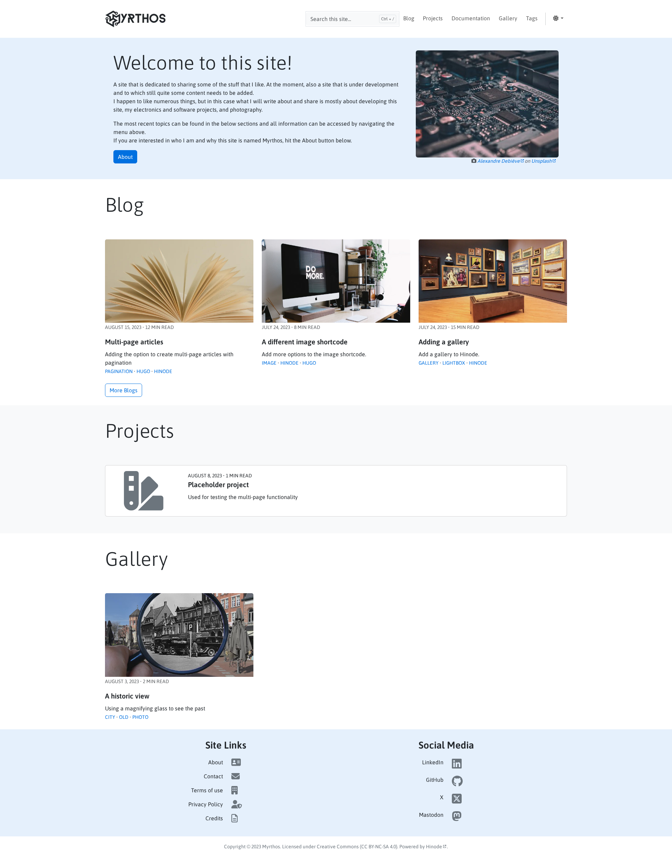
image (269, 363)
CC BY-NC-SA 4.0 (378, 846)
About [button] (125, 157)
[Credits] (234, 818)
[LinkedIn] (456, 766)
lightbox (453, 363)
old (123, 717)
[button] (558, 18)
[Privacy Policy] (237, 804)
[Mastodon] (456, 818)
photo (140, 717)
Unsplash (542, 161)
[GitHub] (457, 783)
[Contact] (236, 776)
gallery (429, 363)
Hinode (163, 371)
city (110, 717)
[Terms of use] (234, 790)
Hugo (143, 371)
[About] (236, 762)
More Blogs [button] (124, 390)
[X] (456, 801)
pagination (119, 371)
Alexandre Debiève (499, 161)
